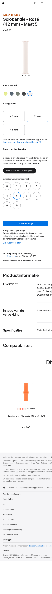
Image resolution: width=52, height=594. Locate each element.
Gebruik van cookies (24, 558)
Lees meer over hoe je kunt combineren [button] (20, 142)
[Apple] (4, 487)
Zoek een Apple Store (37, 546)
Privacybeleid (8, 558)
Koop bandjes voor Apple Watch (30, 488)
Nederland (7, 550)
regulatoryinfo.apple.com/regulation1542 (25, 470)
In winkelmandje (26, 223)
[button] (35, 3)
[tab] (22, 75)
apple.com (7, 465)
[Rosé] (29, 93)
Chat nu (11, 256)
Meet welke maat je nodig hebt (19, 171)
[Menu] (48, 3)
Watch (11, 488)
